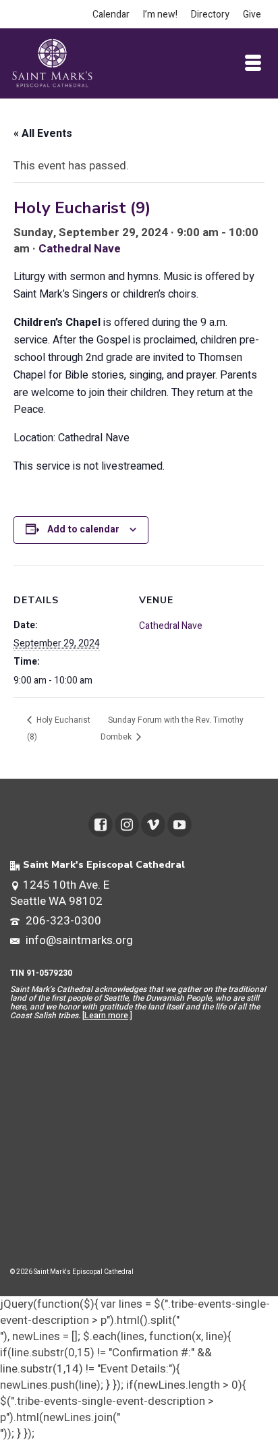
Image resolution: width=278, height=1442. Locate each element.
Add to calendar (83, 529)
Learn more (106, 1015)
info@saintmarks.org (78, 940)
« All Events (42, 134)
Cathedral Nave (79, 248)
